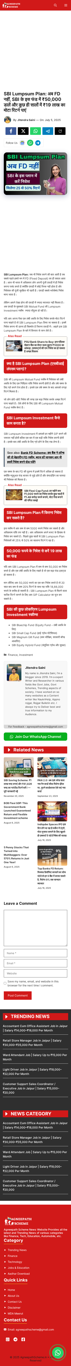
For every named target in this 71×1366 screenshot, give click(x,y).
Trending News (17, 1250)
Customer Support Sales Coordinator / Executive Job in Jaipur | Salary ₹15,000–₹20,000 (31, 1088)
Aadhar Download (19, 1273)
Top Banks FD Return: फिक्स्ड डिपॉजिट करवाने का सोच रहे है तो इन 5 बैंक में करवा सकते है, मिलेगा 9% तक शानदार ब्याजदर (51, 876)
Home (11, 1289)
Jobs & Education (18, 1267)
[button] (55, 5)
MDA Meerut (15, 1313)
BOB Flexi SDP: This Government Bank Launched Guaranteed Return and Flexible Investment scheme (17, 810)
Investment (26, 654)
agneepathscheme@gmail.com (35, 1329)
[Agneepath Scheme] (12, 5)
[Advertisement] (35, 50)
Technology (15, 1261)
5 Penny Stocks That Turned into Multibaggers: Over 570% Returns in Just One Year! (16, 855)
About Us (13, 1295)
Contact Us (15, 1301)
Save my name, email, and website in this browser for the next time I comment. (33, 983)
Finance (13, 654)
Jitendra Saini (26, 120)
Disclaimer (14, 1307)
